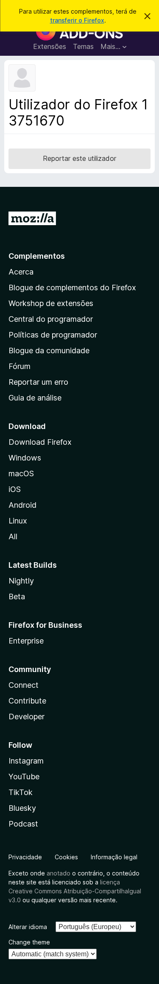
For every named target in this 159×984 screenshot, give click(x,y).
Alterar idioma (27, 926)
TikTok (20, 792)
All (12, 536)
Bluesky (22, 808)
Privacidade (25, 857)
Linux (17, 520)
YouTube (23, 776)
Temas (83, 46)
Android (22, 505)
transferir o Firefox (77, 20)
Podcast (23, 823)
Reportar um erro (38, 382)
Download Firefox (40, 442)
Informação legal (114, 857)
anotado (58, 873)
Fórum (19, 366)
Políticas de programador (52, 334)
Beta (16, 596)
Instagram (26, 760)
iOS (14, 489)
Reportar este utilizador (79, 158)
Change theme (29, 942)
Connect (23, 685)
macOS (21, 473)
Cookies (66, 857)
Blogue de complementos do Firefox (72, 287)
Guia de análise (34, 397)
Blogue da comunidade (48, 350)
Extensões (49, 46)
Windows (24, 457)
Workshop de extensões (50, 303)
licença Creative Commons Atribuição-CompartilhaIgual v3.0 (74, 891)
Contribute (27, 700)
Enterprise (26, 640)
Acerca (20, 271)
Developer (26, 716)
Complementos (36, 256)
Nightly (21, 580)
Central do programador (50, 319)
